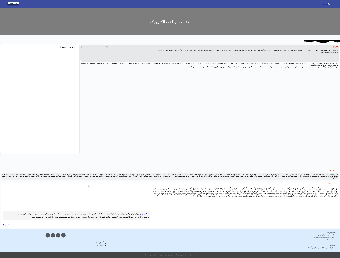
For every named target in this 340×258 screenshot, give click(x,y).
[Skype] (58, 235)
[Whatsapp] (53, 235)
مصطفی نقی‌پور (144, 214)
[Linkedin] (63, 235)
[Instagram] (48, 235)
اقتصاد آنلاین (5, 225)
